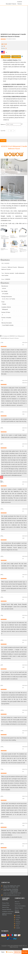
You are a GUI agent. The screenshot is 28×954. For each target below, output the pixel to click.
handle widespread (19, 273)
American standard (9, 273)
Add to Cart (17, 952)
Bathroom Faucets (12, 267)
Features (14, 3)
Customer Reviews (19, 2)
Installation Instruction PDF (12, 56)
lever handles (5, 275)
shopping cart (10, 952)
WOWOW (7, 279)
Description (8, 3)
